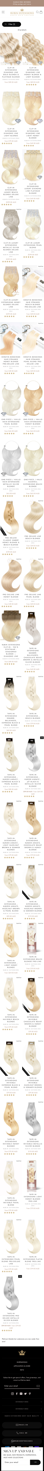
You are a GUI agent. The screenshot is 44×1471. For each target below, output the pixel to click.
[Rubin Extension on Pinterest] (30, 1393)
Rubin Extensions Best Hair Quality (22, 1416)
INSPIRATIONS (22, 1362)
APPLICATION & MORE (22, 1366)
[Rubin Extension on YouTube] (21, 1393)
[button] (31, 84)
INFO (22, 1370)
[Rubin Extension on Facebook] (16, 1393)
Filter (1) (11, 24)
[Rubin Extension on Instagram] (12, 1393)
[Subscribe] (38, 1386)
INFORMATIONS (22, 1402)
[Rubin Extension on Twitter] (25, 1393)
